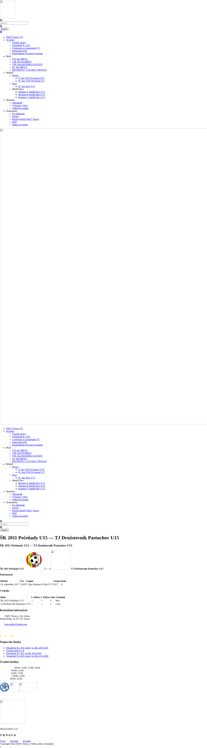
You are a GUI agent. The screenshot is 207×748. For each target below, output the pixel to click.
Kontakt (27, 741)
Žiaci (14, 83)
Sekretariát (17, 102)
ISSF (14, 122)
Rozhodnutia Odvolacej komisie (27, 53)
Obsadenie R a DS (21, 45)
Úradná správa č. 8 (15, 650)
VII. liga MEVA (20, 59)
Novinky (10, 40)
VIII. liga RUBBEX (22, 61)
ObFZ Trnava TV (14, 37)
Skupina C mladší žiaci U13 (31, 97)
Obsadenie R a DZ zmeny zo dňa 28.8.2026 (27, 648)
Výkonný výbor (19, 105)
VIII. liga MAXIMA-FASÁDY (27, 64)
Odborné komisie (20, 108)
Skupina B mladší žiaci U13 (31, 94)
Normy (15, 116)
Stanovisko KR (19, 51)
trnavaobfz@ (16, 624)
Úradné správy (19, 42)
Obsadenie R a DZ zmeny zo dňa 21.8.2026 (27, 656)
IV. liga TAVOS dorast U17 (31, 81)
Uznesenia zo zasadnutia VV (26, 48)
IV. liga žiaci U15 (26, 86)
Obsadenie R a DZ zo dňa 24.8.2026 (23, 653)
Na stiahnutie (18, 113)
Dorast (15, 75)
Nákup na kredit (20, 124)
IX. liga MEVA (19, 67)
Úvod (2, 741)
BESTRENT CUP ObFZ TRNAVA (29, 70)
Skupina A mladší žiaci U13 (31, 92)
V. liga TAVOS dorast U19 (31, 78)
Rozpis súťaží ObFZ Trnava (25, 119)
